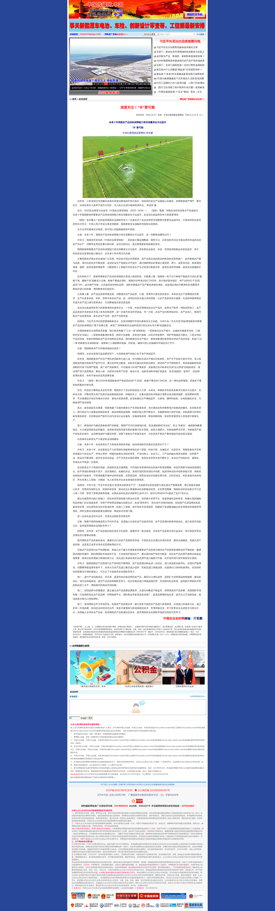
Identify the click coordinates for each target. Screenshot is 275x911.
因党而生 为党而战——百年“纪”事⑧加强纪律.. (89, 88)
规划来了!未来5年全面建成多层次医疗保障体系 (180, 74)
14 (145, 84)
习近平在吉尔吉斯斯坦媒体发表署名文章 (177, 47)
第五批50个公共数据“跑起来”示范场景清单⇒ (179, 69)
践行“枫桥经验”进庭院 (138, 686)
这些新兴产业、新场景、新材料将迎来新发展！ (180, 56)
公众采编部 (113, 785)
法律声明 (122, 785)
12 (137, 84)
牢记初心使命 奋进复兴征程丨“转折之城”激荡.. (130, 88)
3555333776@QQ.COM (90, 34)
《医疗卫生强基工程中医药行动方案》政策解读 (180, 87)
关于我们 (104, 785)
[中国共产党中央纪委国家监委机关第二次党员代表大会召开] (137, 28)
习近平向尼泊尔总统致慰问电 (180, 41)
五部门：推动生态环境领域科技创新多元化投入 (180, 52)
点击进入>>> (122, 34)
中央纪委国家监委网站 (174, 115)
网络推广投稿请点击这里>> (192, 99)
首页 (74, 99)
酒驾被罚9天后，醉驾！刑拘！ (92, 686)
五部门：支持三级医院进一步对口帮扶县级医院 (180, 65)
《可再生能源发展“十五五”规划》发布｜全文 (179, 92)
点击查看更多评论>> (198, 696)
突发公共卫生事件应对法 (185, 686)
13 (141, 84)
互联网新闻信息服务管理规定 (114, 734)
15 (148, 84)
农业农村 (83, 99)
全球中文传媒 (92, 8)
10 (129, 84)
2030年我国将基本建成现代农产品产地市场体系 (180, 60)
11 (133, 84)
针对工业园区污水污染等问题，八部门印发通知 (180, 83)
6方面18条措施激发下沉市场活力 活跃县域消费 (180, 78)
